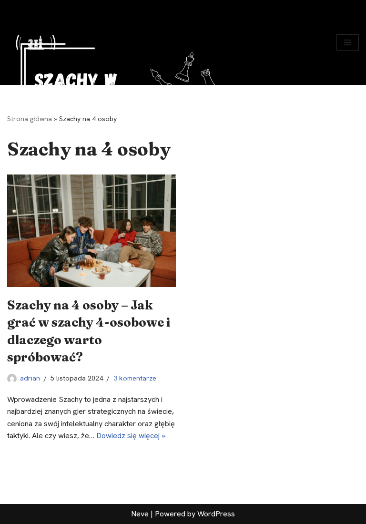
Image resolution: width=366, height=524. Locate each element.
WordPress (216, 514)
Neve (140, 514)
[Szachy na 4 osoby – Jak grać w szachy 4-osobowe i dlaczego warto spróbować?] (91, 231)
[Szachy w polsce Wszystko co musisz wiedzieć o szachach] (35, 42)
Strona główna (29, 118)
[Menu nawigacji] (347, 42)
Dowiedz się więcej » (130, 436)
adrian (30, 378)
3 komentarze (134, 378)
